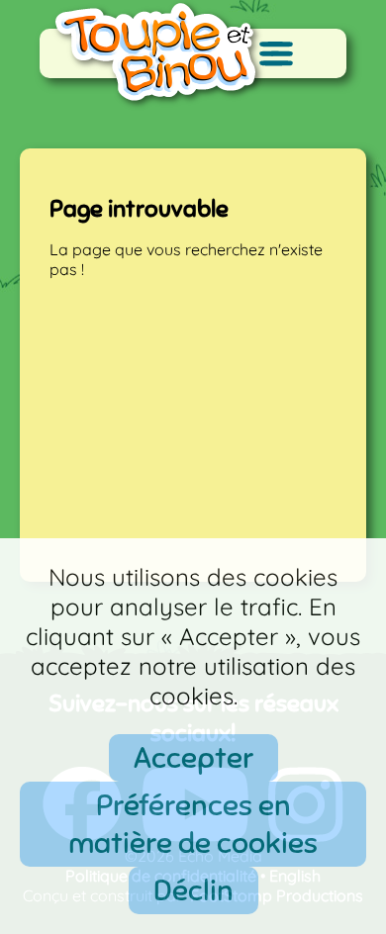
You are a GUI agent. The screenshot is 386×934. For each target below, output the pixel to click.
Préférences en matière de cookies (193, 824)
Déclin (193, 890)
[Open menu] (276, 53)
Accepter (193, 758)
